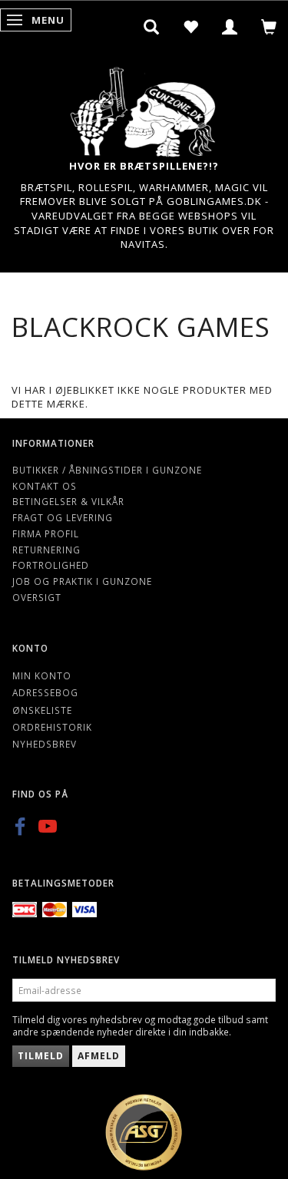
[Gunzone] (144, 108)
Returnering (46, 549)
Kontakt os (44, 486)
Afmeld (99, 1055)
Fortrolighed (50, 565)
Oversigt (36, 597)
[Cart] (269, 27)
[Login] (230, 27)
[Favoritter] (191, 27)
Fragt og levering (62, 517)
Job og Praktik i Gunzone (82, 581)
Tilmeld (41, 1055)
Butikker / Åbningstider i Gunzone (107, 470)
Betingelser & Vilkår (68, 501)
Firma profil (45, 533)
